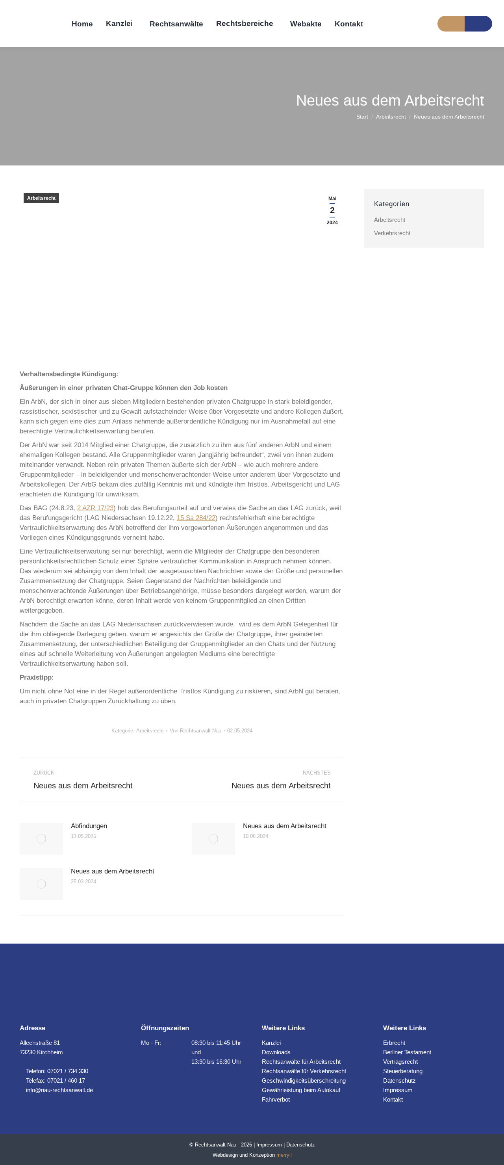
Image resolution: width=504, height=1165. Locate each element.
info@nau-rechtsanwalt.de (58, 1090)
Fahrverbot (276, 1099)
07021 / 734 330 (67, 1071)
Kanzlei (271, 1042)
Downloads (276, 1052)
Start (362, 116)
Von (195, 731)
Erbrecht (394, 1042)
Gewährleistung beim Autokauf (301, 1090)
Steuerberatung (402, 1071)
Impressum (398, 1090)
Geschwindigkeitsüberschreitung (304, 1080)
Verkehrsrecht (392, 233)
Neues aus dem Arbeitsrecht (284, 826)
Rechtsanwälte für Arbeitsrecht (301, 1061)
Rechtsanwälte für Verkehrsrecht (304, 1071)
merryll (284, 1155)
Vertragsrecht (400, 1061)
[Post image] (41, 839)
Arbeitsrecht (391, 116)
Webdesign (225, 1155)
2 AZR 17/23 (95, 508)
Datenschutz (399, 1080)
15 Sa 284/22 (196, 518)
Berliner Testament (407, 1052)
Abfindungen (89, 826)
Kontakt (393, 1099)
